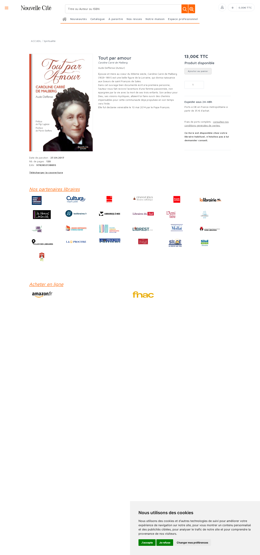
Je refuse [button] (164, 542)
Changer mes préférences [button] (192, 542)
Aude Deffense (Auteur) (111, 67)
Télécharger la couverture (46, 172)
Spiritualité (50, 40)
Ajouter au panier (198, 71)
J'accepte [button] (147, 542)
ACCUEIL (36, 40)
